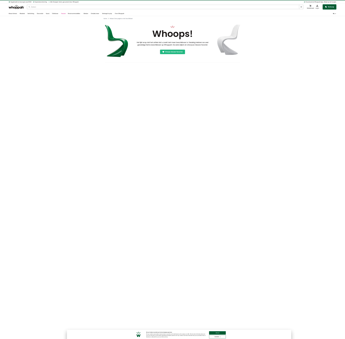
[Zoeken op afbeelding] (301, 7)
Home (105, 18)
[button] (208, 2)
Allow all (217, 332)
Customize (217, 336)
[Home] (16, 7)
